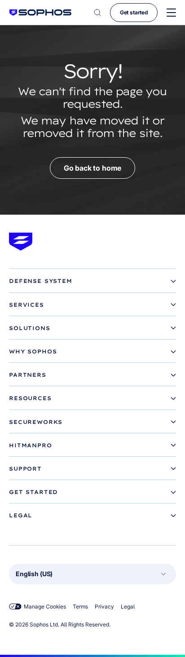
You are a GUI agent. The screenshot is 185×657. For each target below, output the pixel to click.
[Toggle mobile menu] (171, 13)
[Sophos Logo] (40, 12)
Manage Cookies (45, 606)
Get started (134, 12)
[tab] (92, 281)
